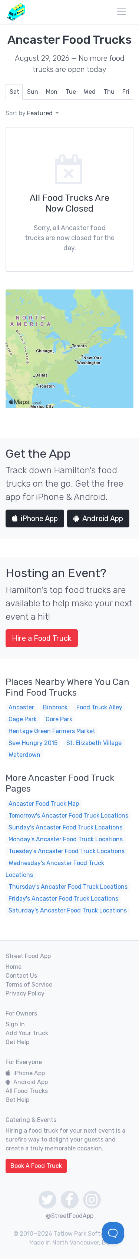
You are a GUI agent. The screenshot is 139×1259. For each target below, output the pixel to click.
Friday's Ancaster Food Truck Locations (63, 898)
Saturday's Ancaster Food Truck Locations (68, 910)
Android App (102, 518)
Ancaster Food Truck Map (44, 803)
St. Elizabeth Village (94, 742)
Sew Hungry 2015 (33, 742)
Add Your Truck (27, 1033)
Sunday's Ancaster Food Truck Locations (65, 827)
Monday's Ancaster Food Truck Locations (66, 839)
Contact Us (21, 975)
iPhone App (39, 518)
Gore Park (59, 719)
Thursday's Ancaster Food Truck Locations (68, 886)
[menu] (121, 12)
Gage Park (23, 719)
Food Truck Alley (99, 707)
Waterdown (24, 754)
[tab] (14, 92)
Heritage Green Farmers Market (52, 731)
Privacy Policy (25, 993)
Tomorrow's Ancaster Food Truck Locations (68, 815)
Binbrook (55, 707)
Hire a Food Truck (42, 638)
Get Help (17, 1042)
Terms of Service (29, 984)
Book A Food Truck (36, 1165)
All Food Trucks (27, 1090)
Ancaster (21, 707)
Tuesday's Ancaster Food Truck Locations (67, 851)
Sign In (15, 1024)
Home (13, 966)
